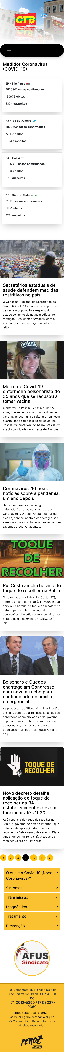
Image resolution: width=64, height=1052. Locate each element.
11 (42, 857)
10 (33, 857)
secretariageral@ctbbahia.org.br (32, 1017)
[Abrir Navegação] (9, 50)
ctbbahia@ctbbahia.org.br (31, 1012)
